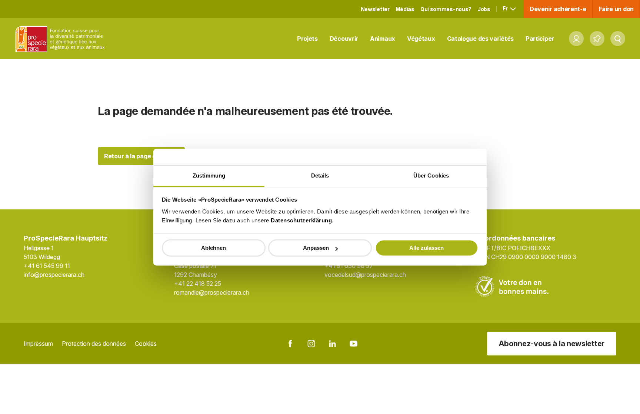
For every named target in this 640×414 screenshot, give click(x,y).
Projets (307, 38)
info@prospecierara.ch (54, 274)
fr (506, 8)
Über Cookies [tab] (431, 175)
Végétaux (421, 38)
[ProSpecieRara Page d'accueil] (61, 39)
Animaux (382, 38)
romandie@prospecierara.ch (211, 292)
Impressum (38, 343)
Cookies (146, 343)
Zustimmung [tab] (209, 175)
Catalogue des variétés (480, 38)
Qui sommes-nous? (445, 9)
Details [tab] (320, 175)
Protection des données (94, 343)
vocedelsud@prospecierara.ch (365, 274)
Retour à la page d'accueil (141, 156)
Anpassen (316, 248)
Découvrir (344, 38)
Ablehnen (213, 248)
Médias (405, 9)
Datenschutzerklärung (301, 220)
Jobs (483, 9)
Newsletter (375, 9)
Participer (540, 38)
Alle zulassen (426, 248)
